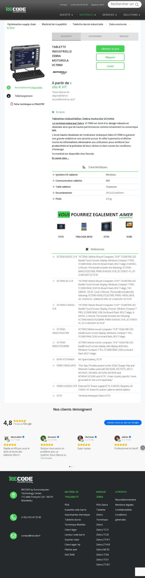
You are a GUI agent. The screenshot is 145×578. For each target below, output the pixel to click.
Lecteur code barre (75, 534)
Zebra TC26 (102, 534)
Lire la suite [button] (46, 458)
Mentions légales (124, 504)
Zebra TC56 (102, 554)
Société (65, 14)
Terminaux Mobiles (75, 524)
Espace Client (97, 5)
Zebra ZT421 (103, 564)
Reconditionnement (125, 499)
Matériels (86, 14)
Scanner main (72, 539)
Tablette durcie (73, 519)
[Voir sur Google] (6, 438)
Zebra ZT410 (103, 544)
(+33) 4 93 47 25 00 (79, 5)
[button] (2, 447)
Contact (63, 5)
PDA (67, 504)
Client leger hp (72, 544)
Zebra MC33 (102, 549)
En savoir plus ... (60, 158)
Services (108, 14)
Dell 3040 (69, 554)
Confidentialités (123, 509)
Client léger (71, 529)
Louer (110, 66)
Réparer (110, 57)
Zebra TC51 (102, 559)
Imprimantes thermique (77, 514)
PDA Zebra (102, 504)
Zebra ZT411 (103, 539)
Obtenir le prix (110, 48)
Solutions (130, 14)
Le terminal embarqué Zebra (68, 123)
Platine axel (71, 549)
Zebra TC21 (102, 529)
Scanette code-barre (75, 509)
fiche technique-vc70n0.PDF (28, 104)
